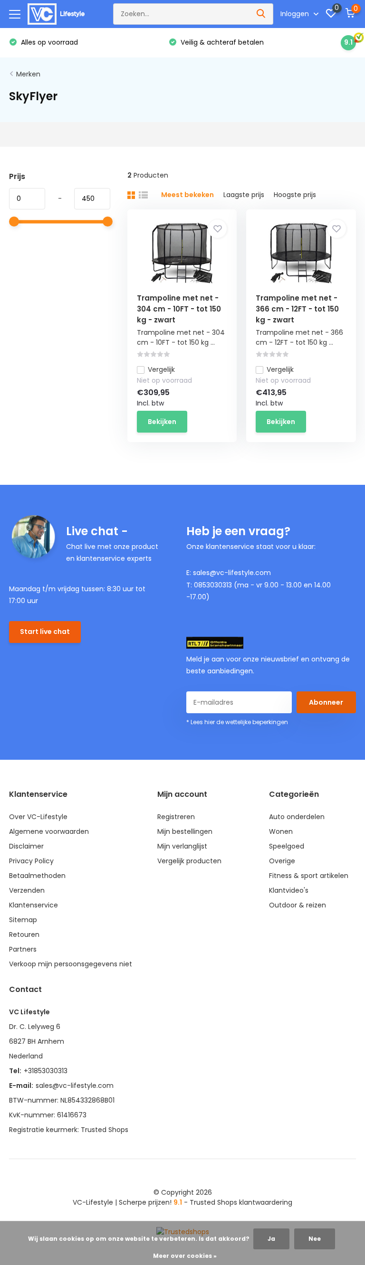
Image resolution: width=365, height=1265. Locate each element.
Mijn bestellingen (184, 831)
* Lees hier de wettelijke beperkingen (237, 722)
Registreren (176, 816)
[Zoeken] (261, 14)
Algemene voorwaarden (49, 831)
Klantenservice (33, 905)
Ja (271, 1239)
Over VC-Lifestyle (38, 816)
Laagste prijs (243, 194)
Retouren (24, 934)
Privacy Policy (31, 861)
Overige (282, 861)
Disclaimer (26, 846)
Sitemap (23, 920)
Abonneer (326, 702)
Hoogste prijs (295, 194)
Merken (28, 74)
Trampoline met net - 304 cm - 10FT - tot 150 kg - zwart (179, 309)
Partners (23, 949)
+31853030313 (45, 1071)
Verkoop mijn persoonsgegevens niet (70, 964)
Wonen (281, 831)
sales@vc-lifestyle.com (75, 1085)
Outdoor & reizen (297, 905)
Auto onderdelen (297, 816)
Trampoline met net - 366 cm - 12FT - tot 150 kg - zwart (297, 309)
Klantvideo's (288, 890)
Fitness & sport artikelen (308, 875)
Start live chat (45, 631)
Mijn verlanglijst (182, 846)
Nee (314, 1239)
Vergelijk (161, 369)
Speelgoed (286, 846)
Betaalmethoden (37, 875)
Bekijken (162, 421)
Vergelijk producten (189, 861)
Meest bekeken (187, 194)
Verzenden (27, 890)
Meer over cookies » (185, 1256)
